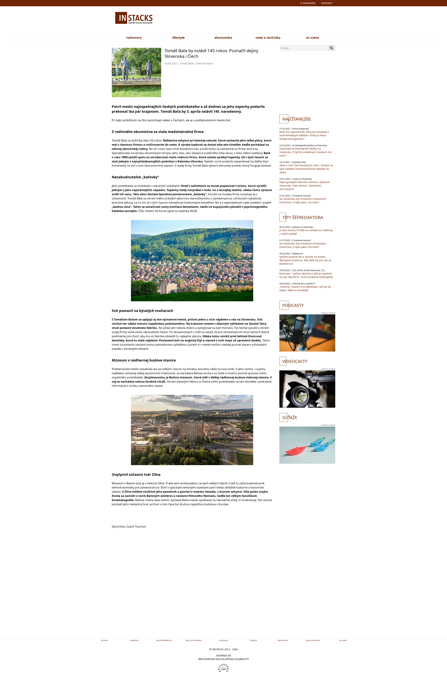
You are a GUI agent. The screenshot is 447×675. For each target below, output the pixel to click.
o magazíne (308, 3)
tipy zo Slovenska (193, 640)
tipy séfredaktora (164, 640)
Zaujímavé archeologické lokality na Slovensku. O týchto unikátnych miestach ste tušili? (305, 152)
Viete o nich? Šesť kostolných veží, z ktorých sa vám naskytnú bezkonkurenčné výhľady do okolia (306, 169)
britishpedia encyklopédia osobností (224, 659)
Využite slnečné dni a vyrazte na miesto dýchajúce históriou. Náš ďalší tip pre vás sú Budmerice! (305, 260)
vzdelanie (134, 640)
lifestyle (178, 37)
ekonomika (223, 37)
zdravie (104, 640)
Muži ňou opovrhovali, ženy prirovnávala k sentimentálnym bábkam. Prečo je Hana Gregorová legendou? (304, 135)
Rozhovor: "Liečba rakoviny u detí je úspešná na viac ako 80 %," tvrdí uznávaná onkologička (306, 275)
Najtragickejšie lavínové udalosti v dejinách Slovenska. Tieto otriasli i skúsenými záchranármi (304, 185)
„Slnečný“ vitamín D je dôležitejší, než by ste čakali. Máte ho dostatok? (305, 288)
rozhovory (134, 37)
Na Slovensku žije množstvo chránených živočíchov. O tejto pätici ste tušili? (302, 200)
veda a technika (267, 37)
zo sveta (312, 37)
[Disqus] (192, 589)
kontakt (326, 3)
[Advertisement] (258, 20)
